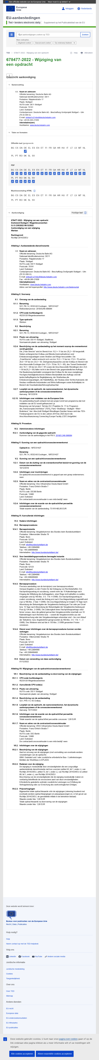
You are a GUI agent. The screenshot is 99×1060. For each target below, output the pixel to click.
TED (8, 53)
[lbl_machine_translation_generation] (34, 191)
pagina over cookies (68, 1039)
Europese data (12, 1013)
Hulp (8, 939)
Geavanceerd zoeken (43, 43)
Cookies (9, 974)
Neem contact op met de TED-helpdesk (22, 944)
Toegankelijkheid (13, 978)
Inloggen (70, 8)
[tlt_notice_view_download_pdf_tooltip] (12, 173)
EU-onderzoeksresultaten (16, 1018)
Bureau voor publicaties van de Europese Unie (26, 921)
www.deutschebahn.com (40, 125)
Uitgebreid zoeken (24, 43)
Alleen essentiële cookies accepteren (55, 1054)
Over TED (10, 991)
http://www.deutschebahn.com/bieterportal (61, 287)
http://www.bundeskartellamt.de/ (45, 552)
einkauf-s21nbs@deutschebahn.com (41, 117)
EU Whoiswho (12, 1023)
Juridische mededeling (15, 969)
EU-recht (9, 1008)
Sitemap (9, 996)
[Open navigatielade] (9, 76)
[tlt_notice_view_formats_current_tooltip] (85, 212)
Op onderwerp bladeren (63, 43)
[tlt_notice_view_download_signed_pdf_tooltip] (25, 151)
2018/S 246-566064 (64, 435)
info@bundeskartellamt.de (37, 545)
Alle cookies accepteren (22, 1054)
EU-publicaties (12, 1028)
